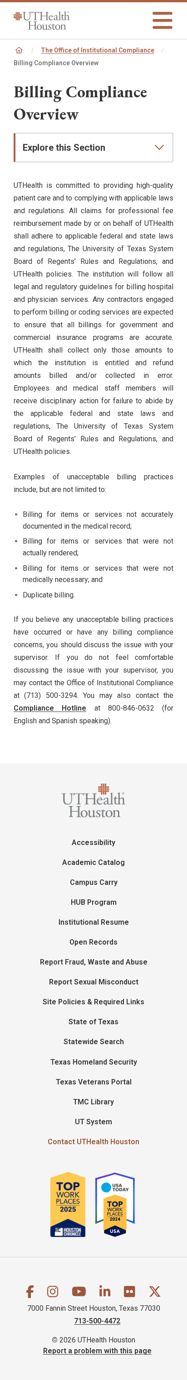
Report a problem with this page (97, 1351)
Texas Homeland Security (93, 1062)
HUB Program (94, 902)
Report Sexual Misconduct (93, 982)
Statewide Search (94, 1041)
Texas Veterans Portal (94, 1082)
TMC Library (93, 1102)
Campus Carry (94, 882)
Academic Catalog (93, 862)
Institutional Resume (94, 922)
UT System (93, 1121)
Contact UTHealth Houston (93, 1141)
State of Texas (93, 1021)
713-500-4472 (97, 1321)
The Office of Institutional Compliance (97, 50)
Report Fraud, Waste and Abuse (94, 962)
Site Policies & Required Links (93, 1002)
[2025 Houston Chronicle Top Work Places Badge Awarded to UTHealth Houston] (72, 1204)
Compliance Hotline (50, 708)
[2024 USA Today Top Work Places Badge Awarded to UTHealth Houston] (119, 1204)
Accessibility (93, 842)
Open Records (93, 942)
